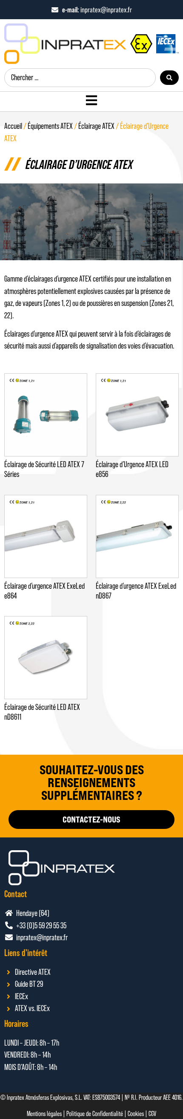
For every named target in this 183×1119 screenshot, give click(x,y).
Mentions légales (44, 1114)
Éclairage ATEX (96, 126)
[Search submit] (169, 77)
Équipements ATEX (50, 126)
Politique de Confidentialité (94, 1114)
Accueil (13, 126)
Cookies (136, 1114)
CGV (152, 1114)
